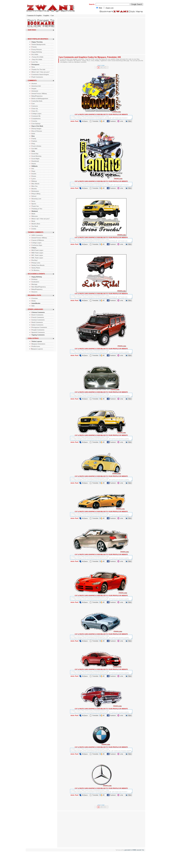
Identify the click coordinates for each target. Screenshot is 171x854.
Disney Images (36, 128)
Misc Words (35, 183)
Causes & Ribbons (37, 240)
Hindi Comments (37, 322)
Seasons (34, 292)
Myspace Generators (38, 344)
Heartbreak (35, 161)
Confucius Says (36, 245)
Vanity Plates (35, 268)
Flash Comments (37, 77)
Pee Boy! (34, 260)
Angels (33, 88)
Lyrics (33, 178)
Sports (33, 203)
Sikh (33, 306)
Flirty (33, 143)
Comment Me (35, 116)
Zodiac (33, 228)
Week (33, 213)
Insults (33, 173)
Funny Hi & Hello (37, 57)
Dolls (33, 133)
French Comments (37, 317)
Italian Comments (37, 325)
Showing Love (36, 198)
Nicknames (35, 191)
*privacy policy (120, 850)
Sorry (33, 201)
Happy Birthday (36, 52)
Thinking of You (36, 208)
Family (33, 138)
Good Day (34, 153)
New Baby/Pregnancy (38, 287)
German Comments (38, 320)
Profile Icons (35, 346)
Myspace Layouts (37, 349)
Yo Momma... (35, 270)
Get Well (34, 148)
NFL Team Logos (37, 255)
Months (34, 188)
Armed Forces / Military (39, 93)
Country (34, 121)
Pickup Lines (35, 263)
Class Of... (34, 111)
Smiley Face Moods (37, 265)
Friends (34, 47)
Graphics (46, 15)
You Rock (34, 226)
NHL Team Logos (37, 258)
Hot (32, 168)
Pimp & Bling (35, 193)
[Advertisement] (80, 36)
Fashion (34, 141)
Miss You (34, 186)
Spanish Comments (38, 332)
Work (33, 221)
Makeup (34, 181)
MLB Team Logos (37, 250)
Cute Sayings (35, 123)
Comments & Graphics (34, 15)
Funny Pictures (36, 49)
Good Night (35, 158)
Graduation (35, 282)
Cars (52, 15)
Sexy (33, 67)
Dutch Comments (37, 315)
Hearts (33, 163)
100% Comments (37, 235)
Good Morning (36, 156)
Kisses (33, 176)
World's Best (35, 223)
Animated (34, 91)
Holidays (34, 279)
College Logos (36, 113)
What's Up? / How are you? (40, 72)
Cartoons (34, 106)
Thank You (35, 206)
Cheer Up (34, 108)
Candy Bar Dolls (36, 101)
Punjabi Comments (37, 330)
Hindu (33, 301)
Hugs (33, 171)
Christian (34, 298)
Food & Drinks (36, 146)
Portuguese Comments (39, 327)
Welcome (34, 216)
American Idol (36, 86)
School (33, 196)
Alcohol (34, 83)
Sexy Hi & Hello (36, 59)
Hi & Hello (34, 54)
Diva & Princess (36, 131)
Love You (34, 62)
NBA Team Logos (37, 252)
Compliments (36, 118)
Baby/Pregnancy (36, 96)
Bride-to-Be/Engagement (39, 98)
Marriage (34, 284)
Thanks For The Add (38, 69)
